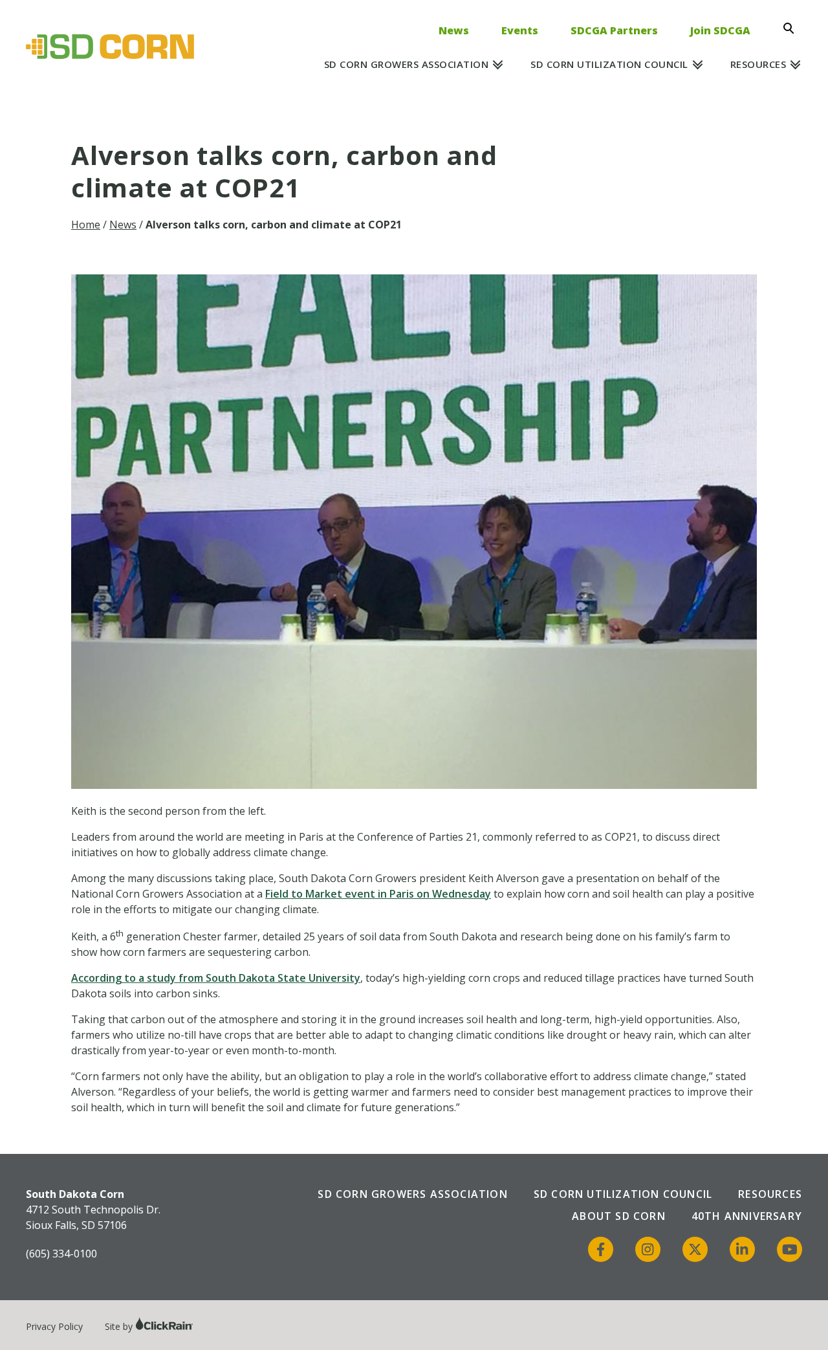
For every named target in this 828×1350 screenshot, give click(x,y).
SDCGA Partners (614, 30)
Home (85, 224)
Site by (120, 1326)
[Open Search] (792, 28)
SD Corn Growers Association (406, 64)
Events (519, 30)
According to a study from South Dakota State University (215, 978)
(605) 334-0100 (61, 1253)
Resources (758, 64)
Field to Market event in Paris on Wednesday (378, 894)
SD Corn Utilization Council (609, 64)
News (454, 30)
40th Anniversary (747, 1216)
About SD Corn (619, 1216)
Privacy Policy (54, 1326)
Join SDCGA (720, 30)
